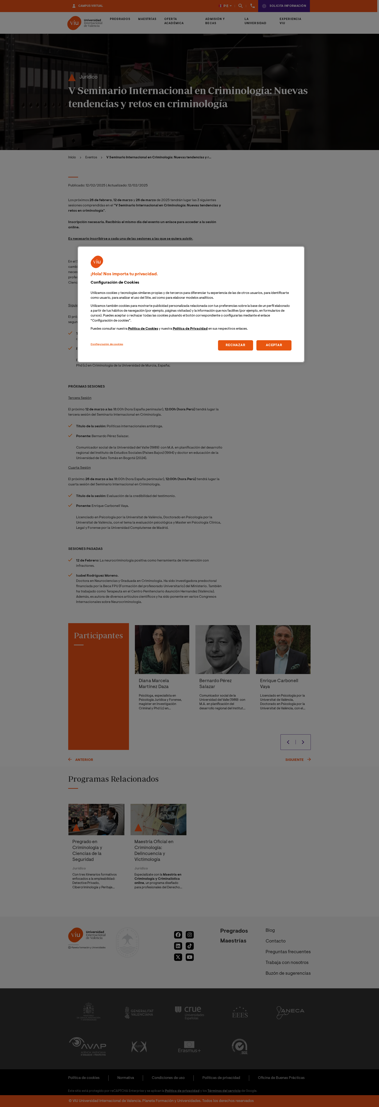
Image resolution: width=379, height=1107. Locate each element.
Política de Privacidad (190, 328)
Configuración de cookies (107, 344)
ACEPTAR (274, 345)
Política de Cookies (143, 328)
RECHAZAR (235, 345)
